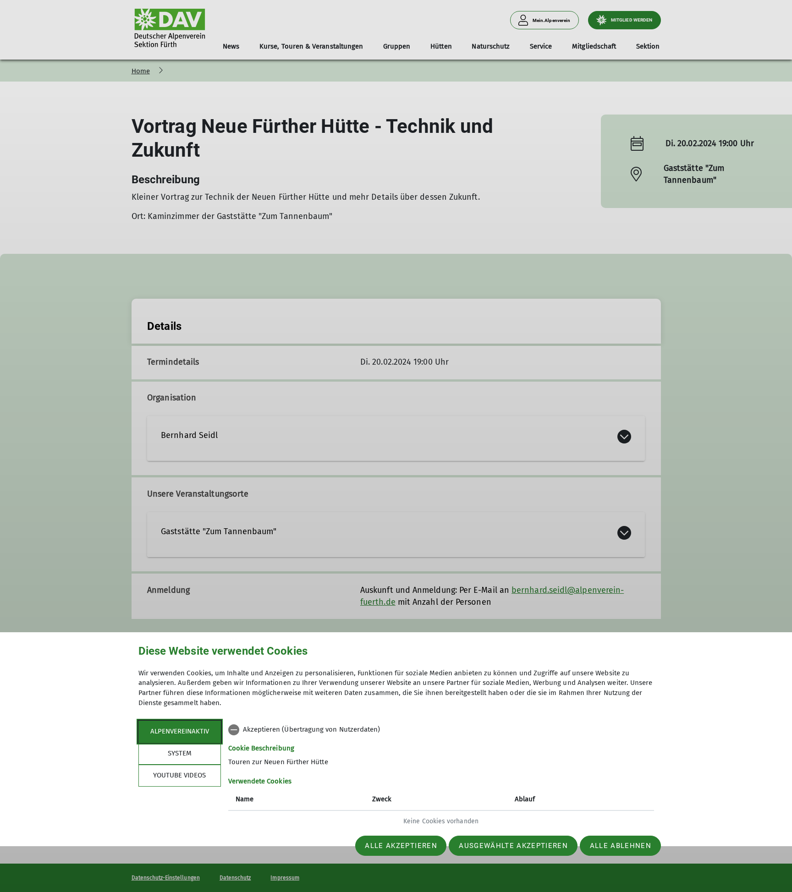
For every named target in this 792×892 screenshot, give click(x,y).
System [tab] (180, 753)
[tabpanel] (441, 776)
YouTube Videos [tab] (179, 775)
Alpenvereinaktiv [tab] (179, 731)
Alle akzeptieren (401, 846)
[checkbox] (441, 730)
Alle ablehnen (620, 846)
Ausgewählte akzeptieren (513, 846)
